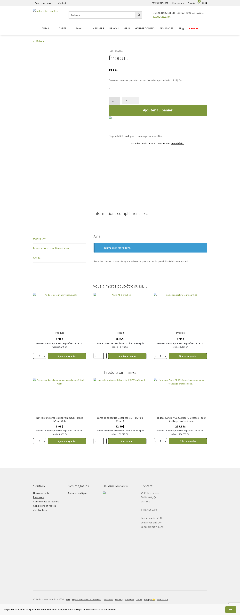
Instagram (129, 599)
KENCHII (114, 28)
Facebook (108, 599)
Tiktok (139, 599)
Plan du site (162, 599)
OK (230, 609)
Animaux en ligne (77, 493)
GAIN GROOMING (144, 28)
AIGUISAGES (166, 28)
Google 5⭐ (149, 599)
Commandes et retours (46, 501)
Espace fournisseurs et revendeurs (86, 599)
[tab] (59, 239)
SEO (68, 599)
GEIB (127, 28)
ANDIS (45, 28)
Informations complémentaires (51, 248)
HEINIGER (98, 28)
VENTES (193, 28)
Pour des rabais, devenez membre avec (157, 143)
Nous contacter (41, 493)
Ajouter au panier (157, 110)
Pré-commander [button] (188, 441)
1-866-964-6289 (161, 17)
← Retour (38, 41)
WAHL (79, 28)
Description (39, 238)
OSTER (62, 28)
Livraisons (38, 497)
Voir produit (127, 441)
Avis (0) (37, 257)
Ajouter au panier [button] (67, 356)
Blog (181, 28)
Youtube (118, 599)
